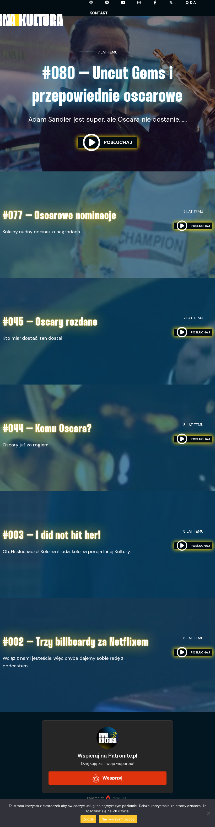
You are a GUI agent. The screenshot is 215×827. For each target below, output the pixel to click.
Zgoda (88, 819)
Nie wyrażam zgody (118, 819)
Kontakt (99, 13)
